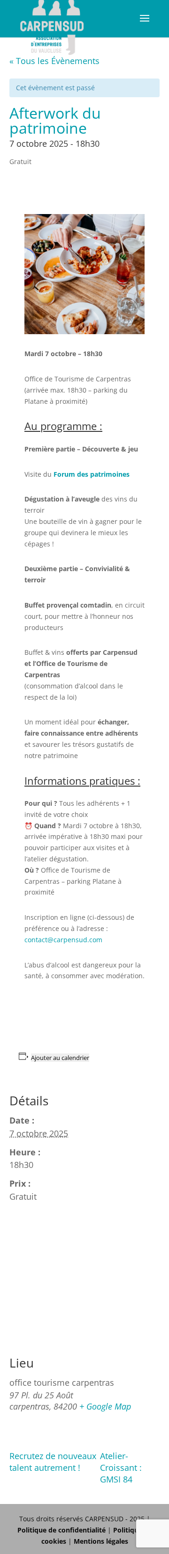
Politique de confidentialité (61, 1529)
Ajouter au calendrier (60, 1057)
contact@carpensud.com (63, 939)
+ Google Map (105, 1406)
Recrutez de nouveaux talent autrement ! (52, 1461)
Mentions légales (101, 1541)
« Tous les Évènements (54, 60)
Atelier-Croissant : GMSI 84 (121, 1467)
